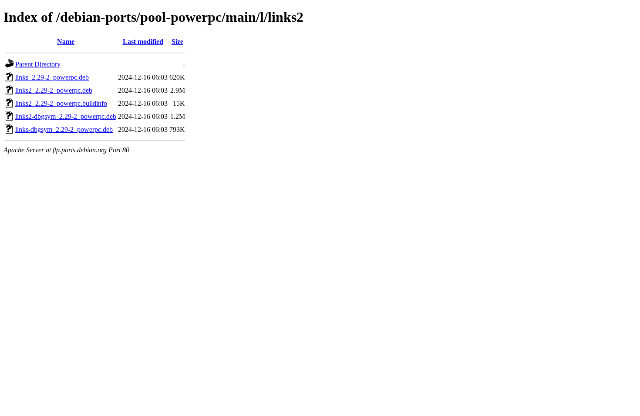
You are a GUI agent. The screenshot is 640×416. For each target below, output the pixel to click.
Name (65, 41)
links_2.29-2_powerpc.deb (52, 77)
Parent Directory (38, 64)
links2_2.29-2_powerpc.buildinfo (61, 103)
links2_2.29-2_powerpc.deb (53, 90)
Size (177, 41)
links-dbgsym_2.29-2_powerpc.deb (64, 129)
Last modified (143, 41)
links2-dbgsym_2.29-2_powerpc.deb (65, 116)
